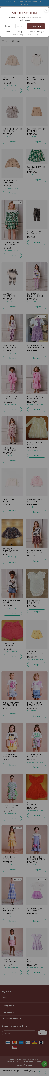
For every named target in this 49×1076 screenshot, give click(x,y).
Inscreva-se (36, 26)
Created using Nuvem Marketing (24, 35)
